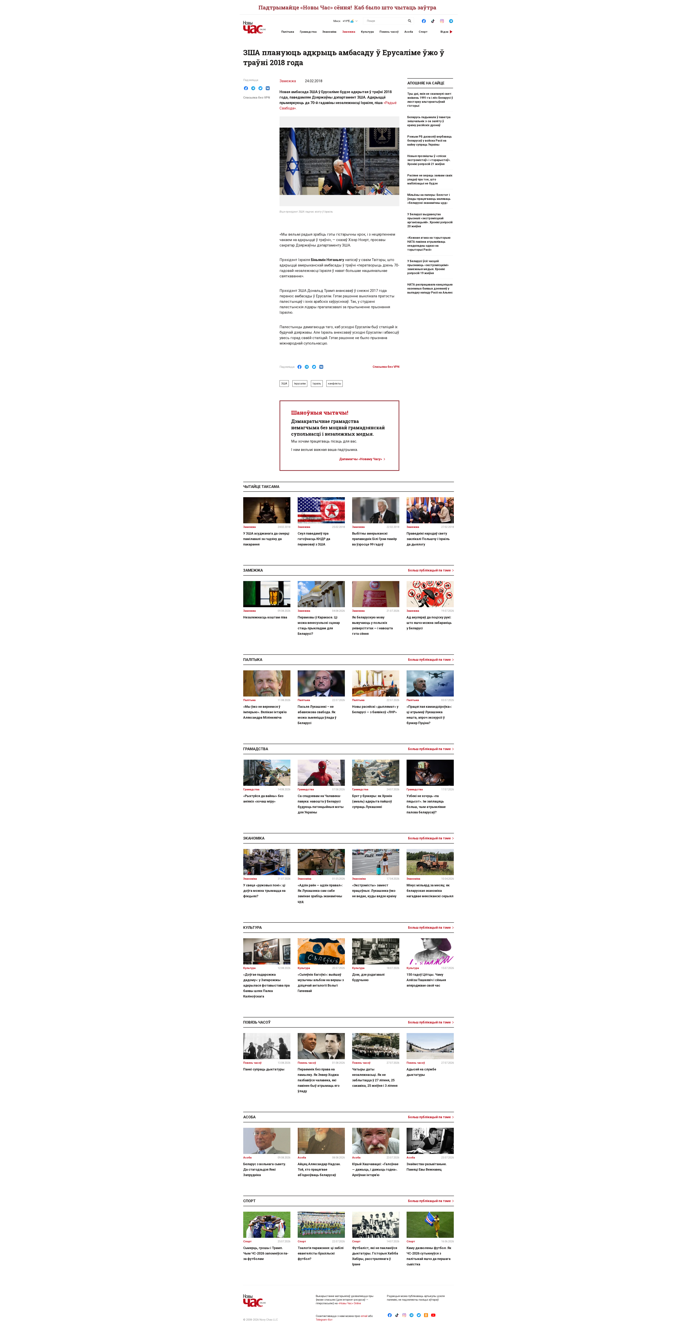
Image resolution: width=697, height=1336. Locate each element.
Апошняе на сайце (425, 83)
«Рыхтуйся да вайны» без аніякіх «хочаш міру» (263, 798)
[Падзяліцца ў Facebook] (246, 88)
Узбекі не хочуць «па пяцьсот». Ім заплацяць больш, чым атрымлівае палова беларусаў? (426, 804)
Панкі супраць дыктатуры (263, 1069)
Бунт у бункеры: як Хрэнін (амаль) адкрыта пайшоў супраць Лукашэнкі (372, 801)
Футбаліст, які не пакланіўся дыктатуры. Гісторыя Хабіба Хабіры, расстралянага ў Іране (375, 1256)
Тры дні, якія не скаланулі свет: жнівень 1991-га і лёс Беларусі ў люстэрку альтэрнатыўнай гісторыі (430, 99)
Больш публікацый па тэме (429, 570)
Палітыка (287, 31)
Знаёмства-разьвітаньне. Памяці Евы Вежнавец (427, 1166)
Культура (367, 31)
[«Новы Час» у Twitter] (418, 1315)
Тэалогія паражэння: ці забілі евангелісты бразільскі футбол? (321, 1253)
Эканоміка (329, 31)
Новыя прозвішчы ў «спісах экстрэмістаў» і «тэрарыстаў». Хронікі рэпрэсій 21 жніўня (429, 160)
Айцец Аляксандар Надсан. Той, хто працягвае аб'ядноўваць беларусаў (319, 1169)
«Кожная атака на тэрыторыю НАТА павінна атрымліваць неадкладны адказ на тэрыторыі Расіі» (429, 243)
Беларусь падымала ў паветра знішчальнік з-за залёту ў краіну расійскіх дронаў (429, 121)
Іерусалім (300, 383)
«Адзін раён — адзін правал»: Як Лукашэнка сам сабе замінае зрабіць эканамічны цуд (320, 893)
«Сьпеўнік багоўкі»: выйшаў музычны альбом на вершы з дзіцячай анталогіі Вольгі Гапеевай (321, 983)
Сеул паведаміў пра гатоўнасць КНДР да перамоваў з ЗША (314, 538)
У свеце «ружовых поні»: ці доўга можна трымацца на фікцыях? (264, 890)
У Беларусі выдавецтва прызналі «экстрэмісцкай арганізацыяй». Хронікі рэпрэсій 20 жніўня (430, 220)
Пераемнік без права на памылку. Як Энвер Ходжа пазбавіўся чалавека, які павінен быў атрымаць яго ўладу (319, 1080)
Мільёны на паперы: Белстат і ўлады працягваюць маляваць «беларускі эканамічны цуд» (429, 199)
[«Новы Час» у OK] (426, 1315)
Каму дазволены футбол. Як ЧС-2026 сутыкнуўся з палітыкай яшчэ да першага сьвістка (429, 1256)
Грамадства (308, 31)
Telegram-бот (324, 1319)
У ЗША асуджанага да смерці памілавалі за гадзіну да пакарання (266, 538)
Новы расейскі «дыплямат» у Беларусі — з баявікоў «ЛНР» (375, 709)
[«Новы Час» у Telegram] (451, 21)
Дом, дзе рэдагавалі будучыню (368, 977)
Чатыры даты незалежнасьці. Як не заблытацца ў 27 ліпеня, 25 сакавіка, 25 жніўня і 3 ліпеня (375, 1077)
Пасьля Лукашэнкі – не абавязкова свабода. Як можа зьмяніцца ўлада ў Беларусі (317, 715)
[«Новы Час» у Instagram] (442, 21)
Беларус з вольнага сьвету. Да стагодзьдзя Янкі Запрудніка (264, 1169)
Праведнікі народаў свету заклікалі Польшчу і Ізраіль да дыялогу (428, 538)
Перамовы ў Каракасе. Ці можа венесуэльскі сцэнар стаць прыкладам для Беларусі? (319, 625)
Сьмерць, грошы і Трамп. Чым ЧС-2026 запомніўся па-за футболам (265, 1253)
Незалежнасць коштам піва (265, 617)
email (364, 1316)
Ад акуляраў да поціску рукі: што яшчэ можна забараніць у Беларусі (429, 622)
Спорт (423, 31)
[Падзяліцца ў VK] (267, 88)
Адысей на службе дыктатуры (421, 1072)
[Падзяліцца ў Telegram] (253, 88)
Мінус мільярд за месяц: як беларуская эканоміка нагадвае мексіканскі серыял (430, 890)
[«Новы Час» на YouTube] (433, 1315)
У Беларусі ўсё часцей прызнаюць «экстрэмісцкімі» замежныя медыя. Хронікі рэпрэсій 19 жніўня (428, 267)
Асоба (408, 31)
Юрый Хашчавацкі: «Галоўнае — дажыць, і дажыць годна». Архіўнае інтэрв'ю (375, 1169)
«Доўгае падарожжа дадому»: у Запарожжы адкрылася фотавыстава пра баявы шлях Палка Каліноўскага (266, 985)
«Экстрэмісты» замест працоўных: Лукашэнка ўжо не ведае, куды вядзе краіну (374, 890)
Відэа (445, 31)
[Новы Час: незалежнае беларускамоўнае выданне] (257, 25)
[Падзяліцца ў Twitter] (260, 88)
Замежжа (348, 31)
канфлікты (334, 383)
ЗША (284, 383)
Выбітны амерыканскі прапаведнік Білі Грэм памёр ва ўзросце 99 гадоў (374, 538)
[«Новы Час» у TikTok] (433, 21)
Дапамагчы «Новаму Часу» (360, 459)
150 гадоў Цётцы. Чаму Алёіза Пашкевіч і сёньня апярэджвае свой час (426, 980)
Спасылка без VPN (256, 97)
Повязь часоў (389, 31)
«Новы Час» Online (349, 1303)
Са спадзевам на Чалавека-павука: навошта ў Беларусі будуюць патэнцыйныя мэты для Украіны (321, 804)
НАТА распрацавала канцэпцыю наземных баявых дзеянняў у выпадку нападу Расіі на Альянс (430, 288)
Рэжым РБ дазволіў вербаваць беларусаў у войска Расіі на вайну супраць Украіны (429, 140)
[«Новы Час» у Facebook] (424, 21)
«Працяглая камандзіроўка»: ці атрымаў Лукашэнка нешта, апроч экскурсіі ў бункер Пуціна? (429, 715)
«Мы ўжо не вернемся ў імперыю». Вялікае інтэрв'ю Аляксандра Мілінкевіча (265, 712)
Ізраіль (317, 383)
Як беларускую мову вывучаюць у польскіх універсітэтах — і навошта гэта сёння (372, 625)
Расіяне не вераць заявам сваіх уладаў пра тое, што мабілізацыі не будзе (429, 179)
